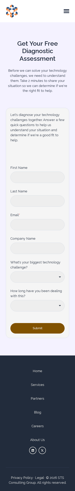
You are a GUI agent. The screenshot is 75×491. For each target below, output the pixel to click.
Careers (37, 426)
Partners (37, 398)
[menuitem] (37, 371)
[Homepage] (12, 11)
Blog (37, 412)
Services (37, 385)
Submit (37, 328)
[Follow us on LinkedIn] (32, 450)
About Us (37, 440)
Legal (39, 478)
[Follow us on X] (42, 450)
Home (37, 371)
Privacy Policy (22, 478)
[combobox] (37, 277)
